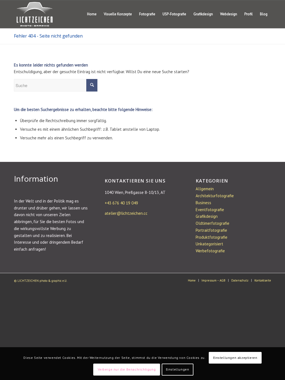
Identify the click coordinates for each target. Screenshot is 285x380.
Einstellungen (177, 369)
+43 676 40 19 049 (121, 203)
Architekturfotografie (215, 195)
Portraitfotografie (211, 230)
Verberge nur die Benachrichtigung (127, 369)
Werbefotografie (210, 250)
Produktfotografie (211, 237)
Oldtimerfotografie (212, 223)
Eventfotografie (210, 209)
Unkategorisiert (209, 243)
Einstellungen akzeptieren (235, 358)
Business (203, 202)
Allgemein (205, 188)
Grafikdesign (207, 216)
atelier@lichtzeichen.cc (126, 213)
